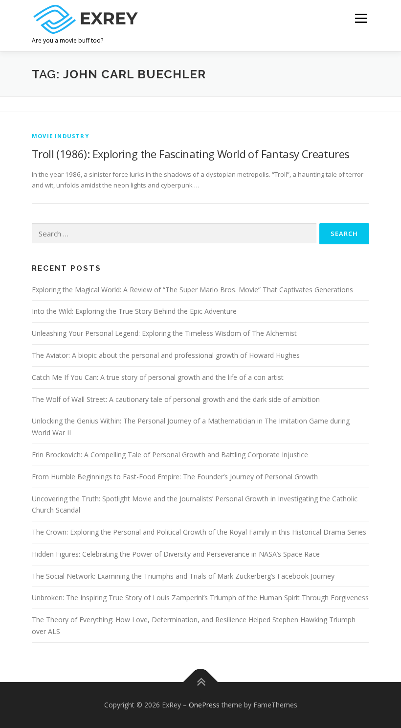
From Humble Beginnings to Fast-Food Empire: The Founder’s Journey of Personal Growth (175, 476)
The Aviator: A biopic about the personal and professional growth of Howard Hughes (166, 355)
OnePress (204, 704)
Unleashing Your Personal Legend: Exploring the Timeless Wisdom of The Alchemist (164, 333)
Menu (360, 18)
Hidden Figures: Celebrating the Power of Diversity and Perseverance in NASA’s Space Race (176, 554)
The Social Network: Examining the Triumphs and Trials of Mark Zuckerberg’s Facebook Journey (183, 576)
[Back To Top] (200, 682)
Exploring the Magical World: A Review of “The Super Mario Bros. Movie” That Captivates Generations (192, 289)
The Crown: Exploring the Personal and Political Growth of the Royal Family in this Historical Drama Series (199, 532)
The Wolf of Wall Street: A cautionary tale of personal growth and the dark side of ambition (176, 399)
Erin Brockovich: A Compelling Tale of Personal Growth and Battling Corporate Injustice (170, 454)
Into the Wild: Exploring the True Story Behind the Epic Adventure (134, 311)
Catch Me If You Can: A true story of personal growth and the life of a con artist (158, 377)
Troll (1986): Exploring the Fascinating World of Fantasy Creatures (190, 153)
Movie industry (60, 136)
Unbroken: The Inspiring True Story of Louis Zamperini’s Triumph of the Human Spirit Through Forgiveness (200, 597)
